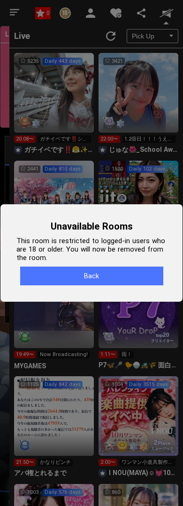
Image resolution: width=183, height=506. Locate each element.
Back (91, 276)
